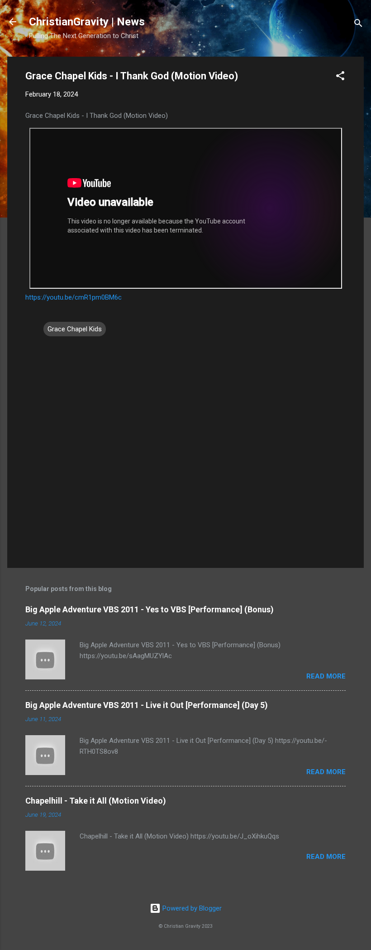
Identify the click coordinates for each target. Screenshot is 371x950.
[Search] (358, 25)
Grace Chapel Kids (75, 329)
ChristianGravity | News (87, 21)
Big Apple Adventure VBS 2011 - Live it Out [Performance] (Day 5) (146, 705)
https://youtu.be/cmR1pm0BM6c (73, 297)
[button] (340, 77)
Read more (326, 676)
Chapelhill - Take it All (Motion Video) (95, 800)
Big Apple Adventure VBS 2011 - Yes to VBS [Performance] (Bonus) (149, 609)
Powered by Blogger (191, 908)
